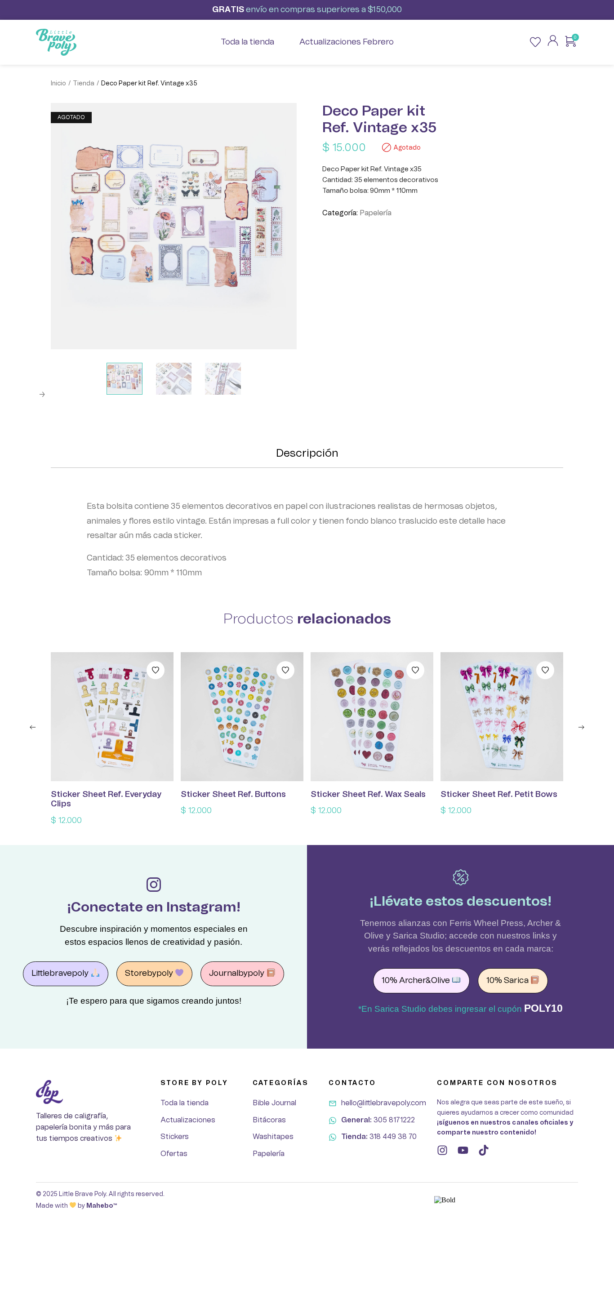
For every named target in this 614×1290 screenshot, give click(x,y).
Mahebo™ (101, 1206)
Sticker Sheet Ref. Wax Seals (368, 795)
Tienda (83, 83)
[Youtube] (463, 1150)
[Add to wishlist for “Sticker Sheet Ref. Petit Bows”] (545, 670)
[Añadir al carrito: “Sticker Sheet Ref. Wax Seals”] (372, 717)
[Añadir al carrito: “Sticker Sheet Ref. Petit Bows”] (502, 717)
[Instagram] (442, 1150)
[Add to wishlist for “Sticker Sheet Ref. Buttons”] (285, 670)
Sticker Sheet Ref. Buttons (233, 795)
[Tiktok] (483, 1150)
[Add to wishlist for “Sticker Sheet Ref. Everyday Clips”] (156, 670)
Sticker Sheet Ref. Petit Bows (498, 795)
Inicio (58, 83)
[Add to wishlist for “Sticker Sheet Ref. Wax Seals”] (415, 670)
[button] (32, 727)
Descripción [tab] (307, 453)
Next (42, 395)
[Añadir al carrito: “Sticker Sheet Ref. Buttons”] (242, 717)
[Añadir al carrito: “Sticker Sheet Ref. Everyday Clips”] (112, 717)
